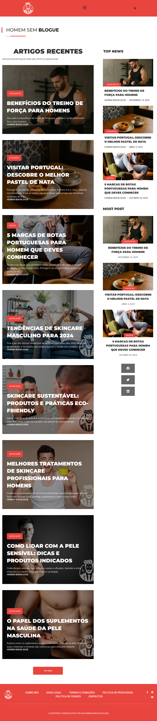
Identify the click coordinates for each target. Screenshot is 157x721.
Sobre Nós (32, 692)
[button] (84, 7)
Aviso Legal (53, 692)
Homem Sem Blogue (17, 124)
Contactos (95, 696)
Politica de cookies (68, 696)
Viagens (14, 158)
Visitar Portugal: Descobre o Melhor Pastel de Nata (38, 174)
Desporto (15, 93)
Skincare (14, 318)
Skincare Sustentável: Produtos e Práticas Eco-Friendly (47, 403)
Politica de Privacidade (118, 692)
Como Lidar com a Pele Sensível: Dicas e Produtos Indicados (43, 553)
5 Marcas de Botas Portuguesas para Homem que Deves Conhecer (126, 188)
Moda (12, 225)
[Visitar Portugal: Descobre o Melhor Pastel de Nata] (128, 119)
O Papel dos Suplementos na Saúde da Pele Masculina (47, 628)
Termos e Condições (82, 692)
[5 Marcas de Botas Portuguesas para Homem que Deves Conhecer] (128, 166)
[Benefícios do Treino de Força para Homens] (128, 72)
